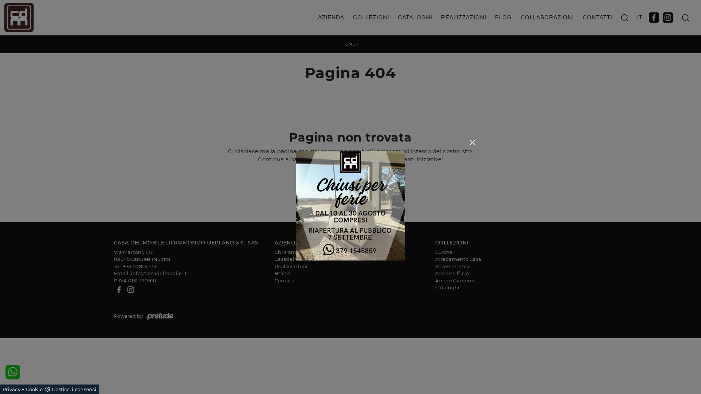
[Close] (472, 142)
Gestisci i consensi (74, 389)
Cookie (34, 389)
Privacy (11, 389)
